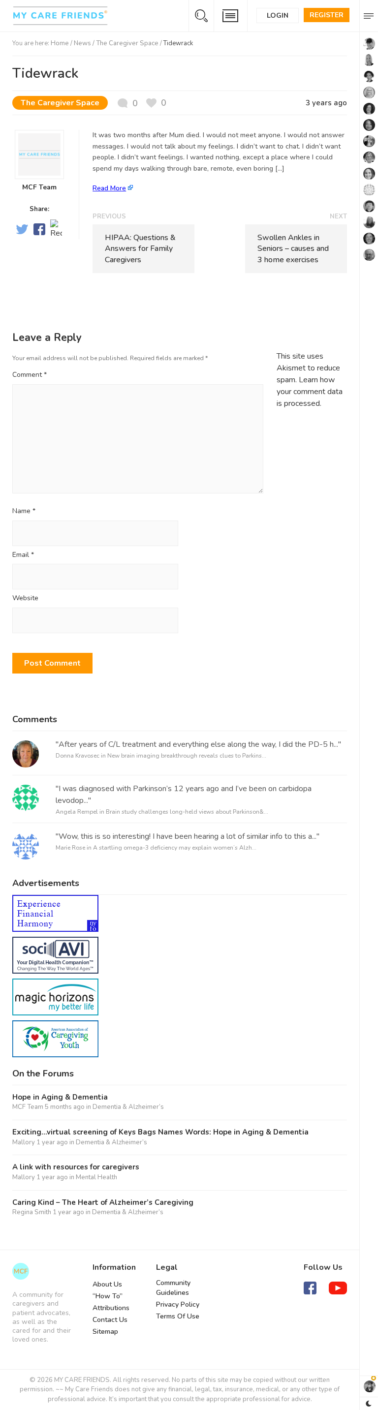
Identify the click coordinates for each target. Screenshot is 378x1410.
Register (327, 15)
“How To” (108, 1296)
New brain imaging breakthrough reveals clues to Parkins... (186, 756)
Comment (29, 374)
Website (25, 598)
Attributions (111, 1308)
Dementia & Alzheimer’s (128, 1107)
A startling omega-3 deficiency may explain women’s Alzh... (174, 848)
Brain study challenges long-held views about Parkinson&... (187, 812)
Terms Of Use (177, 1316)
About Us (107, 1284)
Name (23, 511)
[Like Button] (156, 103)
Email (23, 555)
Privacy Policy (177, 1304)
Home (60, 43)
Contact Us (110, 1319)
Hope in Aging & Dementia (60, 1097)
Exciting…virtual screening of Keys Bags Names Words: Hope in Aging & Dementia (160, 1132)
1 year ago (52, 1142)
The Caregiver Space (127, 43)
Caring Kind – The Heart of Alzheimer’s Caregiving (102, 1202)
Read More (109, 188)
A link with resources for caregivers (75, 1167)
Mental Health (96, 1177)
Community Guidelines (173, 1287)
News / (85, 43)
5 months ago (65, 1107)
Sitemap (105, 1331)
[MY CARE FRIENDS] (20, 1271)
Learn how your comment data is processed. (310, 391)
